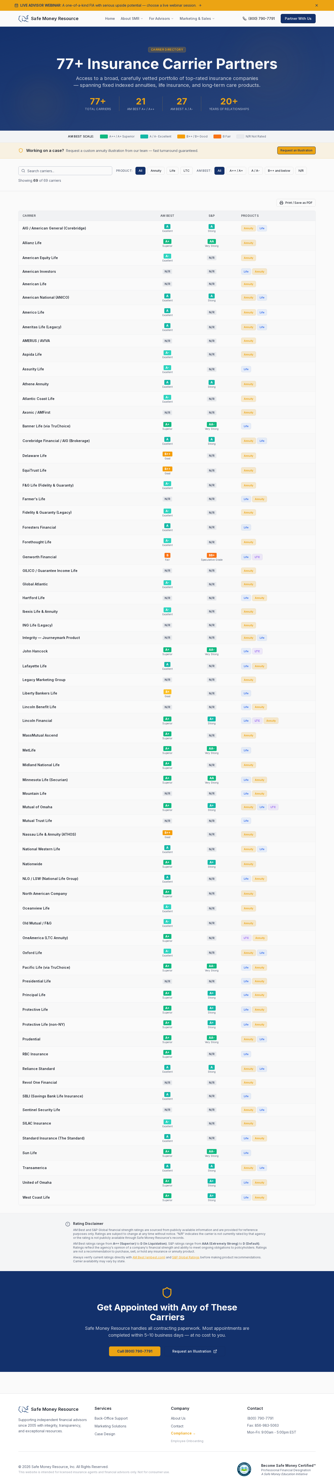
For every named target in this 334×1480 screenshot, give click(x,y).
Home (110, 18)
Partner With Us (298, 18)
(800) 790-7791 (260, 1418)
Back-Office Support (111, 1418)
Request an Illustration (296, 150)
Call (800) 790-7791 (134, 1351)
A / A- (255, 170)
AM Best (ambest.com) (149, 1257)
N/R (301, 170)
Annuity (156, 170)
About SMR (130, 18)
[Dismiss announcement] (317, 5)
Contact (177, 1426)
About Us (178, 1418)
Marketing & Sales (195, 18)
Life (172, 170)
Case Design (105, 1434)
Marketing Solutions (110, 1426)
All (140, 170)
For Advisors (159, 18)
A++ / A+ (236, 170)
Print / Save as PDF (298, 203)
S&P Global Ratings (186, 1257)
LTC (186, 170)
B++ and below (279, 170)
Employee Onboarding (187, 1441)
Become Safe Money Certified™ (288, 1465)
